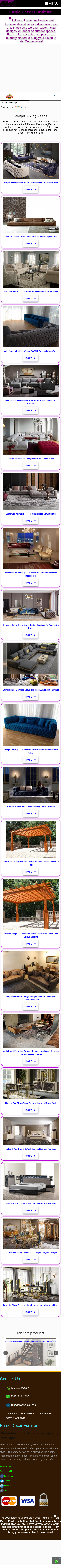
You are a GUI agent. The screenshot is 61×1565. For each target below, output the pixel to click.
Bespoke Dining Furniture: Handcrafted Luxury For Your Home (31, 1305)
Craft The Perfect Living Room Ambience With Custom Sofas (31, 291)
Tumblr (7, 1490)
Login (52, 95)
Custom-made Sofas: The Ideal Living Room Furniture (31, 807)
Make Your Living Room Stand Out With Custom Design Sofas (31, 351)
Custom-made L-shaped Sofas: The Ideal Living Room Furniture (31, 690)
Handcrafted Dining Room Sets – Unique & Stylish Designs (31, 1253)
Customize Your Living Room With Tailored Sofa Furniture (31, 514)
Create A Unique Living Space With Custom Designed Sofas (31, 237)
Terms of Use (5, 1466)
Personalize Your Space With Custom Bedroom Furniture (31, 1203)
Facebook (8, 1476)
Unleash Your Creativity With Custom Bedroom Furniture (31, 1149)
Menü (53, 3)
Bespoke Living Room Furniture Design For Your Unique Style (31, 183)
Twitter (7, 1481)
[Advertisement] (30, 68)
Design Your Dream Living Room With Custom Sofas (31, 459)
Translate (24, 107)
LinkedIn (8, 1486)
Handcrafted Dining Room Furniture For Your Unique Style (31, 1103)
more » (30, 189)
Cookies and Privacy (9, 1471)
